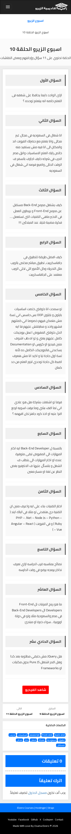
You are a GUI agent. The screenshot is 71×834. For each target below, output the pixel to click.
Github (34, 819)
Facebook (23, 819)
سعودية (51, 740)
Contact (59, 819)
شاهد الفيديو (35, 690)
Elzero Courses (25, 807)
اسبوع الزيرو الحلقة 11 (19, 714)
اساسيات (22, 735)
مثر (26, 740)
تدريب (12, 735)
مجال (19, 740)
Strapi (51, 807)
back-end (60, 735)
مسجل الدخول (37, 793)
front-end (47, 735)
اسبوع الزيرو (35, 21)
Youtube (12, 819)
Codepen (48, 819)
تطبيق (62, 740)
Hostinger (41, 807)
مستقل (61, 745)
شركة (41, 740)
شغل (33, 740)
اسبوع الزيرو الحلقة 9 (52, 714)
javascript (35, 735)
